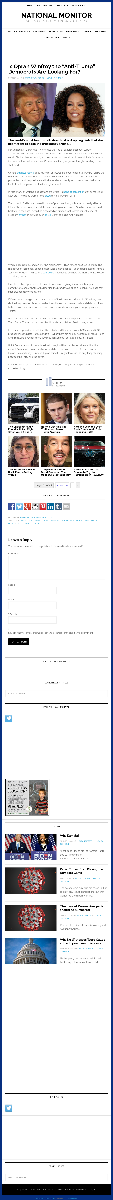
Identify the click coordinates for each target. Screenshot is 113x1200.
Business (24, 517)
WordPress (82, 1189)
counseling (48, 272)
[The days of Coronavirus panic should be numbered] (32, 920)
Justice (87, 31)
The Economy (56, 31)
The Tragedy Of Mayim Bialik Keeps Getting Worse (21, 472)
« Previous (62, 485)
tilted (48, 195)
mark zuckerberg (74, 520)
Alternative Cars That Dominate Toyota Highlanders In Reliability (89, 472)
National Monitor (56, 15)
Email (12, 599)
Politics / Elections (19, 31)
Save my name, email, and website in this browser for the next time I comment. (50, 632)
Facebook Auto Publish (45, 1199)
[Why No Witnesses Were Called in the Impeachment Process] (32, 953)
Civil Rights (39, 31)
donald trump (42, 520)
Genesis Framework (66, 1189)
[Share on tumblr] (58, 506)
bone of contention (73, 191)
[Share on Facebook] (11, 506)
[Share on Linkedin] (50, 506)
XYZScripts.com (70, 1199)
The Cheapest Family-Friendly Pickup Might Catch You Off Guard (21, 429)
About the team (44, 6)
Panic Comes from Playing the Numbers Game (81, 871)
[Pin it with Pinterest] (42, 506)
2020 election (27, 520)
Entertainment (37, 517)
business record (25, 172)
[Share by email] (66, 506)
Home (30, 6)
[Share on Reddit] (35, 506)
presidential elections (19, 523)
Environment (73, 31)
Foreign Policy (51, 38)
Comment (14, 553)
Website (12, 614)
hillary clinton (57, 520)
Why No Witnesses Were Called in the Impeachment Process (82, 941)
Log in (92, 1189)
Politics (48, 517)
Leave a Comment (55, 78)
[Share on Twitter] (19, 506)
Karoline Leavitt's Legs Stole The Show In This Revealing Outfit (88, 429)
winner (22, 214)
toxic (75, 349)
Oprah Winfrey (91, 520)
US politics (36, 523)
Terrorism (100, 31)
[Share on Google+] (27, 506)
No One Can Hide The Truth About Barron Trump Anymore (54, 429)
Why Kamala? (69, 835)
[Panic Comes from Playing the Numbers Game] (32, 882)
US (54, 517)
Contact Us (62, 6)
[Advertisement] (55, 48)
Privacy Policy (79, 6)
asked (48, 214)
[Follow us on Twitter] (8, 718)
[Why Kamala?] (32, 849)
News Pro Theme (45, 1189)
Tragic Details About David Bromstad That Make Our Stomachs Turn (56, 472)
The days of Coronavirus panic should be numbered (82, 908)
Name (12, 584)
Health (66, 38)
